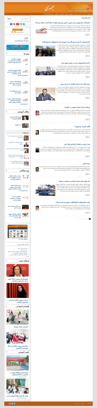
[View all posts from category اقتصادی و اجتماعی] (6, 306)
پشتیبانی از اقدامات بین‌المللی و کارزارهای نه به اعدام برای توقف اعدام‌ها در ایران (17, 61)
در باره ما (84, 3)
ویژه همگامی (24, 171)
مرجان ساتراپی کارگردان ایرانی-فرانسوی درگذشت (18, 301)
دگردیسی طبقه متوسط (21, 327)
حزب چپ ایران (24, 250)
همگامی (56, 14)
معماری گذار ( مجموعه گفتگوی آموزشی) (15, 117)
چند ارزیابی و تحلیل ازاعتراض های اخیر (77, 144)
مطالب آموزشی (23, 112)
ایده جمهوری (18, 125)
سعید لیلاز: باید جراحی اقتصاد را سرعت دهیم (75, 84)
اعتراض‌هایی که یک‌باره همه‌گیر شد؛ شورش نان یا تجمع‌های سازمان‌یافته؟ (66, 42)
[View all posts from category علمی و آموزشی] (6, 352)
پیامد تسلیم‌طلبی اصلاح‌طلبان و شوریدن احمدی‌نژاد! (73, 202)
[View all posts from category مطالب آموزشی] (6, 112)
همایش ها (62, 14)
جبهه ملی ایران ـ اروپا (22, 248)
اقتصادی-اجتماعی (22, 306)
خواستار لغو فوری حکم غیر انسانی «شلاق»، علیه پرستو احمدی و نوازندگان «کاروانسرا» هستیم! (17, 72)
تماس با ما (90, 3)
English (78, 3)
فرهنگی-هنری (24, 261)
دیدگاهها (71, 14)
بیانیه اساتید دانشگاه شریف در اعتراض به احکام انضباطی (19, 374)
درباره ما (84, 14)
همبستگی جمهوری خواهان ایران (20, 253)
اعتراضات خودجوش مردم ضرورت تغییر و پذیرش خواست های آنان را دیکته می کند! (62, 22)
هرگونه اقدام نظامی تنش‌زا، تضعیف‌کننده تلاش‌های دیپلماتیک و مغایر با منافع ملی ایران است (17, 101)
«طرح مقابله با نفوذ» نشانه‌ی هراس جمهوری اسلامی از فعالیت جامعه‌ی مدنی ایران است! (18, 187)
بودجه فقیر (86, 163)
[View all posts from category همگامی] (6, 171)
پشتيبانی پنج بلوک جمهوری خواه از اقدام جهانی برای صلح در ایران (14, 215)
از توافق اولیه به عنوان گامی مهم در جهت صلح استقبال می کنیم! (15, 83)
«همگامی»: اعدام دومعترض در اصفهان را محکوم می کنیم (15, 198)
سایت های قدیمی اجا (48, 14)
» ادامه (87, 34)
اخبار (80, 14)
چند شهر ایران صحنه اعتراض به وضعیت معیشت (74, 181)
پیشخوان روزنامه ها (23, 239)
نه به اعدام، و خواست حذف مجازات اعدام (14, 207)
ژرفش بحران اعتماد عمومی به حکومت (77, 107)
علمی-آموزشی (23, 352)
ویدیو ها (66, 14)
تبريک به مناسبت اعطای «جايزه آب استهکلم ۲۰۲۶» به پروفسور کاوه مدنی (15, 156)
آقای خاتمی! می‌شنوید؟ (82, 126)
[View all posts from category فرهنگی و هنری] (6, 261)
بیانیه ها (76, 14)
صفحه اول (89, 14)
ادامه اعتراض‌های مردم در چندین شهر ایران (75, 63)
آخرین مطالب (25, 132)
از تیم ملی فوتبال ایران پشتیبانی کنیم (15, 91)
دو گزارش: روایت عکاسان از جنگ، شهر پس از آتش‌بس (17, 347)
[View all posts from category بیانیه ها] (6, 54)
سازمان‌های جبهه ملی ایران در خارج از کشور (17, 251)
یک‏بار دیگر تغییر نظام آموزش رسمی (17, 396)
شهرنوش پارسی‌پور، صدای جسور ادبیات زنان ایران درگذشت (18, 280)
